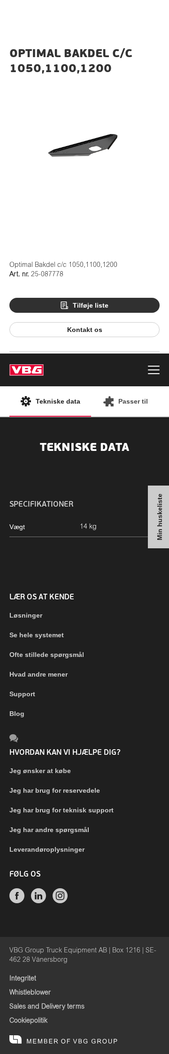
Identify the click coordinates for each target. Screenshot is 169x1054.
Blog (16, 713)
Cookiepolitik (28, 1020)
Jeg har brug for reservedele (54, 790)
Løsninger (25, 615)
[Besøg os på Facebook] (16, 901)
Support (22, 694)
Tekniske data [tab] (58, 401)
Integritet (22, 978)
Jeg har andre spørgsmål (49, 829)
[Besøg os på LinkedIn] (38, 901)
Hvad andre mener (38, 674)
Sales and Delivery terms (46, 1006)
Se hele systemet (36, 635)
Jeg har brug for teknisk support (61, 810)
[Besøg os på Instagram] (60, 901)
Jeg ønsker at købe (40, 770)
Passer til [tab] (133, 401)
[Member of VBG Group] (63, 1040)
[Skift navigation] (153, 371)
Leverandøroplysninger (46, 849)
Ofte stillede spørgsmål (46, 654)
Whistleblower (30, 992)
